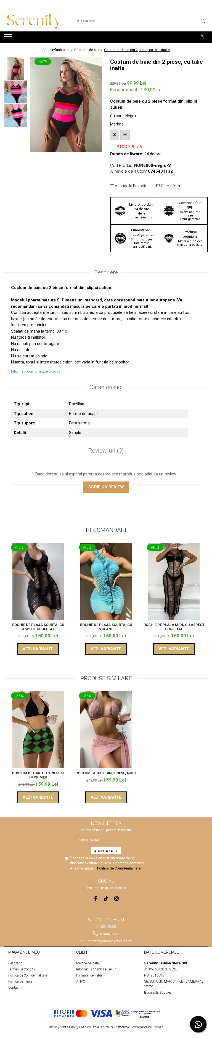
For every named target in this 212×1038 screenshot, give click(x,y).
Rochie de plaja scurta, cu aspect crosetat (38, 627)
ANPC (80, 981)
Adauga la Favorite (130, 186)
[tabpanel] (66, 105)
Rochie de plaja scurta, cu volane (106, 627)
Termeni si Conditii (21, 969)
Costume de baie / (88, 50)
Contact (14, 987)
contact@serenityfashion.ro (109, 941)
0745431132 (109, 934)
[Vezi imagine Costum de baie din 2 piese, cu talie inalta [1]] (15, 92)
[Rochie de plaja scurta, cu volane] (106, 581)
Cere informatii (173, 186)
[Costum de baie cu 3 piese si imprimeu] (38, 729)
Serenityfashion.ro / (58, 50)
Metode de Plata (87, 963)
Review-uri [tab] (106, 450)
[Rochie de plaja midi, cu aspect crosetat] (174, 581)
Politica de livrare (20, 981)
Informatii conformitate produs (35, 371)
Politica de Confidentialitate (119, 868)
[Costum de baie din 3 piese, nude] (106, 729)
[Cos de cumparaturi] (202, 36)
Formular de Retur (89, 975)
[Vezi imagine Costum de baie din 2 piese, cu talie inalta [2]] (15, 115)
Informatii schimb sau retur (96, 969)
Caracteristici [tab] (106, 387)
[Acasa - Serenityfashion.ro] (34, 21)
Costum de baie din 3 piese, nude (106, 773)
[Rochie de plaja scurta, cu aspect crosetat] (38, 581)
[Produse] (9, 38)
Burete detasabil (83, 413)
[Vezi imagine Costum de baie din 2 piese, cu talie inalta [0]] (15, 68)
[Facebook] (95, 898)
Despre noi (15, 963)
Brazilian (76, 404)
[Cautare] (203, 21)
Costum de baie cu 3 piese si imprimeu (38, 775)
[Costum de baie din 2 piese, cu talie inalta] (66, 105)
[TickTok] (106, 898)
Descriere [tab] (106, 272)
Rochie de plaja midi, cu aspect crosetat (174, 627)
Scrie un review (106, 487)
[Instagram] (116, 898)
